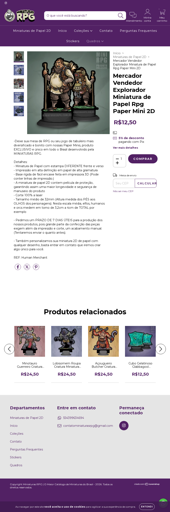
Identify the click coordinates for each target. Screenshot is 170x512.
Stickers (72, 41)
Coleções (82, 31)
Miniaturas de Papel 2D (32, 31)
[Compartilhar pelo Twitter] (27, 268)
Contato (106, 31)
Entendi (147, 506)
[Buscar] (121, 16)
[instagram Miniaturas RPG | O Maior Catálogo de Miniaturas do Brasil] (5, 3)
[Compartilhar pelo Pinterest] (36, 268)
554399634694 (73, 418)
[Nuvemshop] (147, 484)
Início (62, 31)
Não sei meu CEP (123, 191)
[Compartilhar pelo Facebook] (18, 268)
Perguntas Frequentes (138, 31)
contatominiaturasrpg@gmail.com (88, 426)
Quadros (93, 41)
